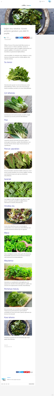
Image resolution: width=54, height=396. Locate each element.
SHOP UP (43, 1)
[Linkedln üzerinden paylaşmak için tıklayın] (22, 37)
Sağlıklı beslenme (7, 39)
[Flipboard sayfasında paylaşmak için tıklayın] (27, 38)
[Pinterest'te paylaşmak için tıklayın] (24, 37)
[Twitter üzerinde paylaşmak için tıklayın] (19, 37)
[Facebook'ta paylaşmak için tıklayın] (17, 37)
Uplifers (7, 37)
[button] (1, 1)
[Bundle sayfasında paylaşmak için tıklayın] (29, 38)
